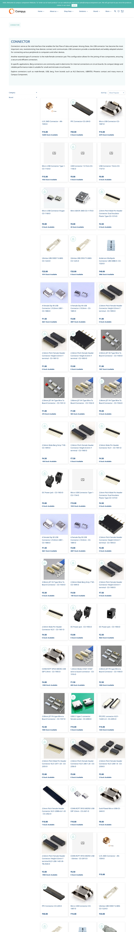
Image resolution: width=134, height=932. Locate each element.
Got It (74, 5)
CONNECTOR (14, 25)
